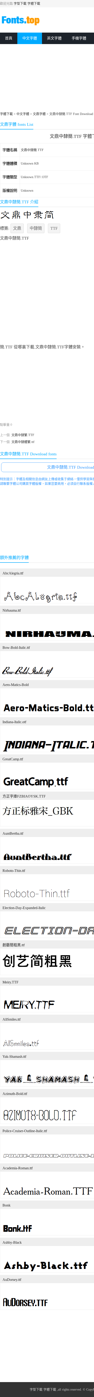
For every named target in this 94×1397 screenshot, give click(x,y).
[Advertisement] (47, 170)
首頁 (8, 38)
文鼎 (17, 228)
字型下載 (20, 3)
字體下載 (33, 3)
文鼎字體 (39, 114)
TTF (54, 228)
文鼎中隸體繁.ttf (22, 442)
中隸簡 (36, 228)
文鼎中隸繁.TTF (22, 435)
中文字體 (29, 38)
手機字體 (79, 38)
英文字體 (54, 38)
